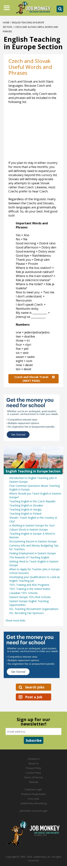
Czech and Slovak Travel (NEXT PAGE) (31, 378)
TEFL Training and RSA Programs (29, 585)
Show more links (15, 620)
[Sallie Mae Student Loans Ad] (33, 417)
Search (60, 9)
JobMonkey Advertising (34, 803)
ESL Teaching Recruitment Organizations (33, 609)
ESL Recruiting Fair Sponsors (26, 613)
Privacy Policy (33, 768)
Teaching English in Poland (25, 513)
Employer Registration (33, 794)
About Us (33, 763)
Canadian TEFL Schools (23, 593)
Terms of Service (33, 777)
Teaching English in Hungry (25, 509)
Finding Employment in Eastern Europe (32, 553)
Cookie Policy (33, 772)
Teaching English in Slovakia (26, 505)
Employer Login (33, 789)
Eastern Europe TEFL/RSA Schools (30, 597)
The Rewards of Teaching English (29, 557)
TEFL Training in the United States (29, 589)
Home (6, 22)
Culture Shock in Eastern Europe (28, 529)
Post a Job (33, 697)
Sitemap (33, 782)
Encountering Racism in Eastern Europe (33, 541)
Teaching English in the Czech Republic (32, 501)
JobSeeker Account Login (33, 810)
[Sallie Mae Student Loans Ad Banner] (33, 655)
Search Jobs (34, 687)
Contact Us (34, 758)
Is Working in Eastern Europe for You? (32, 525)
